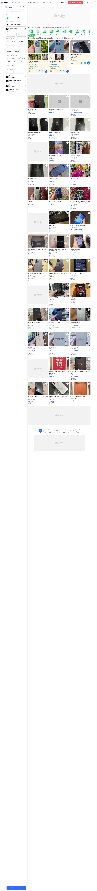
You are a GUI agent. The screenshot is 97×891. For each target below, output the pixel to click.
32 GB (18, 58)
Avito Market (37, 27)
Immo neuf (20, 2)
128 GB (8, 62)
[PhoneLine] (46, 71)
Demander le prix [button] (77, 112)
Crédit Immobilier (28, 2)
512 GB (20, 62)
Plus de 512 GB (10, 65)
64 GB (23, 58)
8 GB (8, 58)
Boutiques (43, 2)
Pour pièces (16, 51)
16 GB (13, 58)
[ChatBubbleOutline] (39, 71)
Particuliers (10, 72)
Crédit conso (36, 2)
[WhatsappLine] (42, 71)
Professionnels (19, 72)
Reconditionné (15, 48)
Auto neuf (14, 2)
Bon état (9, 51)
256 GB (14, 62)
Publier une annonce (77, 2)
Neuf (8, 48)
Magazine (49, 2)
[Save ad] (46, 42)
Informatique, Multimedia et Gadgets (49, 27)
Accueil (31, 27)
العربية (92, 2)
